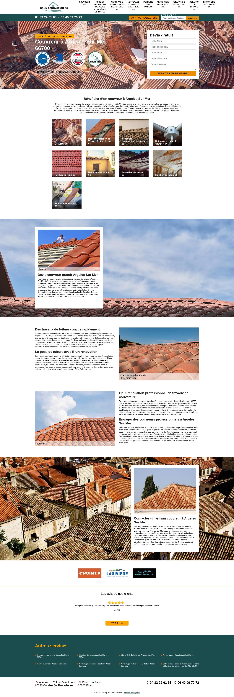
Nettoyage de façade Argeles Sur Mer (179, 655)
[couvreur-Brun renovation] (54, 7)
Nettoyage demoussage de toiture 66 (117, 5)
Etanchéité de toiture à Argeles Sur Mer (138, 655)
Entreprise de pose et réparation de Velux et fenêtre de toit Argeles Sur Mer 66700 (181, 665)
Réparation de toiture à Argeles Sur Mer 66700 (54, 656)
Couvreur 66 (84, 3)
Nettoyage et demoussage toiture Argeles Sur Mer (139, 665)
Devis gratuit (45, 72)
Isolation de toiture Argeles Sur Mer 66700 (94, 656)
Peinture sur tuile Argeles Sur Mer (51, 664)
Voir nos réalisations (144, 18)
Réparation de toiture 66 (179, 4)
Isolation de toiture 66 (194, 5)
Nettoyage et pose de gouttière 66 (133, 5)
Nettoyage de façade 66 (163, 4)
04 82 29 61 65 (45, 17)
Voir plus (117, 623)
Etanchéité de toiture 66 (209, 4)
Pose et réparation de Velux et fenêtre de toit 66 (100, 7)
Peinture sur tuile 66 (148, 4)
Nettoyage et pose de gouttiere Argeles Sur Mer (96, 665)
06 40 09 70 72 (71, 17)
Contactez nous (69, 72)
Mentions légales (132, 692)
